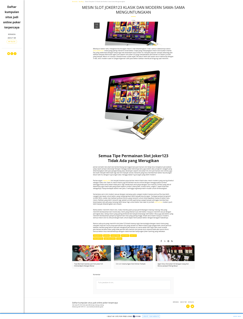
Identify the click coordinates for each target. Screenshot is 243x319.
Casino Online (115, 235)
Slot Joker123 (98, 235)
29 (159, 249)
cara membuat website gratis (94, 307)
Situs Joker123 (98, 238)
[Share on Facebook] (161, 241)
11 (117, 249)
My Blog (81, 1)
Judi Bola (106, 235)
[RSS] (172, 241)
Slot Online (125, 235)
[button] (8, 53)
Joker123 (133, 235)
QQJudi (119, 238)
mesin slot (106, 180)
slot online (158, 202)
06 (76, 249)
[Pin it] (168, 241)
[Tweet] (165, 241)
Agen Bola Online (110, 238)
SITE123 (83, 307)
